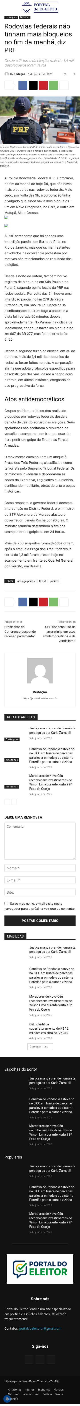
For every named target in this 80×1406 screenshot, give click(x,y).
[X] (33, 85)
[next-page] (14, 802)
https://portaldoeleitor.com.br (40, 698)
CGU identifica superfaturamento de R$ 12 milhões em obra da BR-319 (48, 1029)
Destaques (11, 17)
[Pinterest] (43, 85)
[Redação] (7, 74)
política (54, 581)
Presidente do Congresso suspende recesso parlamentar (20, 631)
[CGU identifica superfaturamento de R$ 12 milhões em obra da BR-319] (15, 1029)
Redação (19, 73)
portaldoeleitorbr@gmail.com (40, 1328)
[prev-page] (7, 802)
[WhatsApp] (53, 85)
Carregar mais (39, 1046)
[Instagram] (40, 1359)
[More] (64, 85)
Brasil (42, 581)
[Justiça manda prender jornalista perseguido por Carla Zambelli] (15, 733)
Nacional (24, 17)
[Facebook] (22, 85)
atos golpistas (26, 581)
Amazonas (12, 759)
